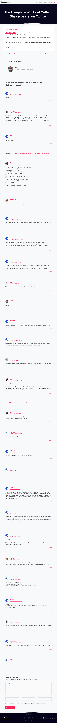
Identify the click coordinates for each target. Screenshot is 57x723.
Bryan (11, 378)
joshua (11, 300)
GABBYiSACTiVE (13, 641)
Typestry (12, 599)
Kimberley (12, 558)
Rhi (10, 359)
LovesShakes (12, 320)
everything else (14, 29)
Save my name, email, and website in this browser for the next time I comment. (26, 703)
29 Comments (8, 29)
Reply (50, 100)
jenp (11, 162)
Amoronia (12, 578)
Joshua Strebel (7, 2)
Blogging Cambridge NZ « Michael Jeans (19, 402)
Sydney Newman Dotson (15, 339)
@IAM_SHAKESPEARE (10, 32)
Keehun (11, 282)
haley (11, 135)
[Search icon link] (54, 2)
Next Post (46, 54)
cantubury (12, 111)
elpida (11, 260)
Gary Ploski (12, 432)
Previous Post (12, 54)
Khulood (12, 659)
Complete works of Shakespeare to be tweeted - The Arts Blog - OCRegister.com (29, 153)
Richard (11, 621)
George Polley (13, 199)
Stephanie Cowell (14, 237)
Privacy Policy (45, 718)
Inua (11, 412)
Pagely (54, 718)
